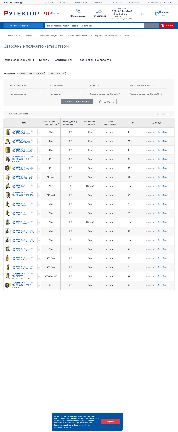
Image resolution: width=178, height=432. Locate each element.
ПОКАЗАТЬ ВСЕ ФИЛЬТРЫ (77, 101)
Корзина (166, 12)
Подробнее (162, 132)
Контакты (167, 3)
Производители (81, 3)
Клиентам (64, 3)
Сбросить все (55, 73)
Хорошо (110, 422)
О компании (97, 3)
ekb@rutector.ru (119, 14)
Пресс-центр (134, 3)
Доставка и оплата (116, 3)
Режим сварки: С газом (30, 73)
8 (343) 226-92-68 (122, 11)
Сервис (51, 3)
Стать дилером (152, 3)
